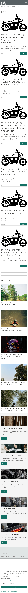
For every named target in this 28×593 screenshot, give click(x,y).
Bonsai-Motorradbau (8, 509)
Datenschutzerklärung (5, 580)
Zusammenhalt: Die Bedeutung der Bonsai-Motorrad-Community (13, 82)
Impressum (12, 580)
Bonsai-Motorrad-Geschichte (11, 428)
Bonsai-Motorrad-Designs (10, 534)
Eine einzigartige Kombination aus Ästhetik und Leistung (13, 304)
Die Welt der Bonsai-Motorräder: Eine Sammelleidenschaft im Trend (14, 252)
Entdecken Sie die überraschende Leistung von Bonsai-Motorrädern (13, 409)
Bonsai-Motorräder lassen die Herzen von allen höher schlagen (13, 330)
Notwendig (12, 583)
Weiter (4, 438)
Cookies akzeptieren (14, 587)
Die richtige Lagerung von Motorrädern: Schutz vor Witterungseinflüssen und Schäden (13, 126)
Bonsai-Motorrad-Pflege (9, 481)
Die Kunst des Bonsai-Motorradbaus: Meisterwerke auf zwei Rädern (12, 356)
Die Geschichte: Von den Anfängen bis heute (13, 212)
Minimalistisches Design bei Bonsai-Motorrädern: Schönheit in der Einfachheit (13, 38)
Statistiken (4, 583)
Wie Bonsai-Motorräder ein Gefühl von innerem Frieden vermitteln (13, 383)
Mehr (23, 53)
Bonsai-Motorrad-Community (11, 455)
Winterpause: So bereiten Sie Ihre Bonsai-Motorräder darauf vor (14, 171)
